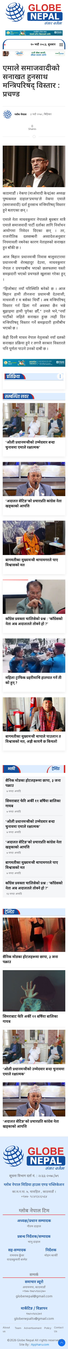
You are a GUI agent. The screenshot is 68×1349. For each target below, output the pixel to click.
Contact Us (58, 1329)
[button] (62, 44)
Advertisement (33, 1327)
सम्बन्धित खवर (17, 396)
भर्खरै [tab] (11, 769)
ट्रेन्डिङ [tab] (56, 769)
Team (18, 1327)
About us (6, 1329)
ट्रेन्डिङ (10, 912)
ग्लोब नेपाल (20, 114)
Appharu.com (40, 1345)
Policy (47, 1327)
